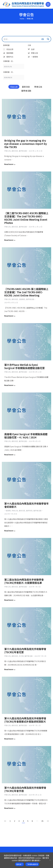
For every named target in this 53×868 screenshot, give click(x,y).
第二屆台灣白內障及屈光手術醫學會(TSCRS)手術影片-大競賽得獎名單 (24, 581)
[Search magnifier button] (48, 39)
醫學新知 (29, 510)
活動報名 (22, 299)
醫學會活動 (26, 90)
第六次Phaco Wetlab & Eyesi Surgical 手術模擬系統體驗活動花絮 (24, 366)
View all (14, 86)
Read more (8, 164)
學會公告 (38, 86)
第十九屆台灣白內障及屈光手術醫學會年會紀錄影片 (26, 505)
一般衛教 (7, 510)
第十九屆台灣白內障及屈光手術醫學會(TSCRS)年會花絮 (25, 650)
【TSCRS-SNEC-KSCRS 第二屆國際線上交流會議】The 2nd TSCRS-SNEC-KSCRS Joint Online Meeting (26, 292)
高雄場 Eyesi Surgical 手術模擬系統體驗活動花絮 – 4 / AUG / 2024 (25, 435)
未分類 (21, 656)
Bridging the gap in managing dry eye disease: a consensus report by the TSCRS (25, 144)
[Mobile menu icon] (48, 4)
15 (42, 821)
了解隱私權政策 (32, 864)
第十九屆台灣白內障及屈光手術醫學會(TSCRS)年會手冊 (25, 789)
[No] (50, 860)
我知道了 (19, 864)
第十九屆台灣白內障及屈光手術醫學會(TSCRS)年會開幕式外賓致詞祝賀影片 (25, 719)
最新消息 (26, 86)
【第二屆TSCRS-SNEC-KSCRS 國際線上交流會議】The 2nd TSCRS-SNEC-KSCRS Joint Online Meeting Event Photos (26, 218)
